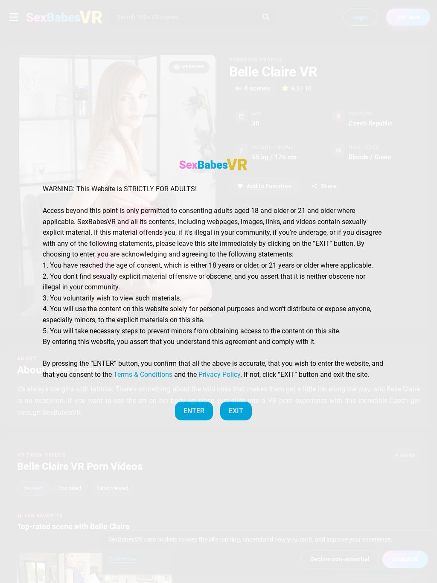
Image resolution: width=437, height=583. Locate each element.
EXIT (236, 411)
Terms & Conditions (143, 374)
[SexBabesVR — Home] (213, 164)
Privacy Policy (219, 374)
